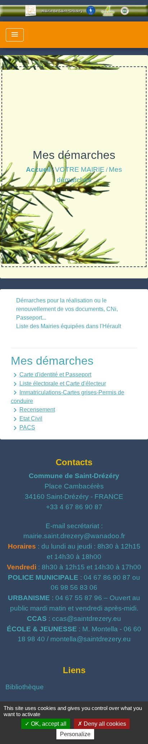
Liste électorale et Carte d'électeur (58, 384)
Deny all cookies (104, 724)
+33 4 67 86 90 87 (74, 507)
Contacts (74, 462)
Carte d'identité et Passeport (51, 375)
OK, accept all (47, 724)
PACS (23, 428)
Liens (74, 670)
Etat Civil (26, 419)
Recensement (33, 410)
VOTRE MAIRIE (80, 169)
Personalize (75, 734)
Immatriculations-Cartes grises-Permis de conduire (67, 396)
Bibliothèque (24, 687)
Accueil (38, 169)
